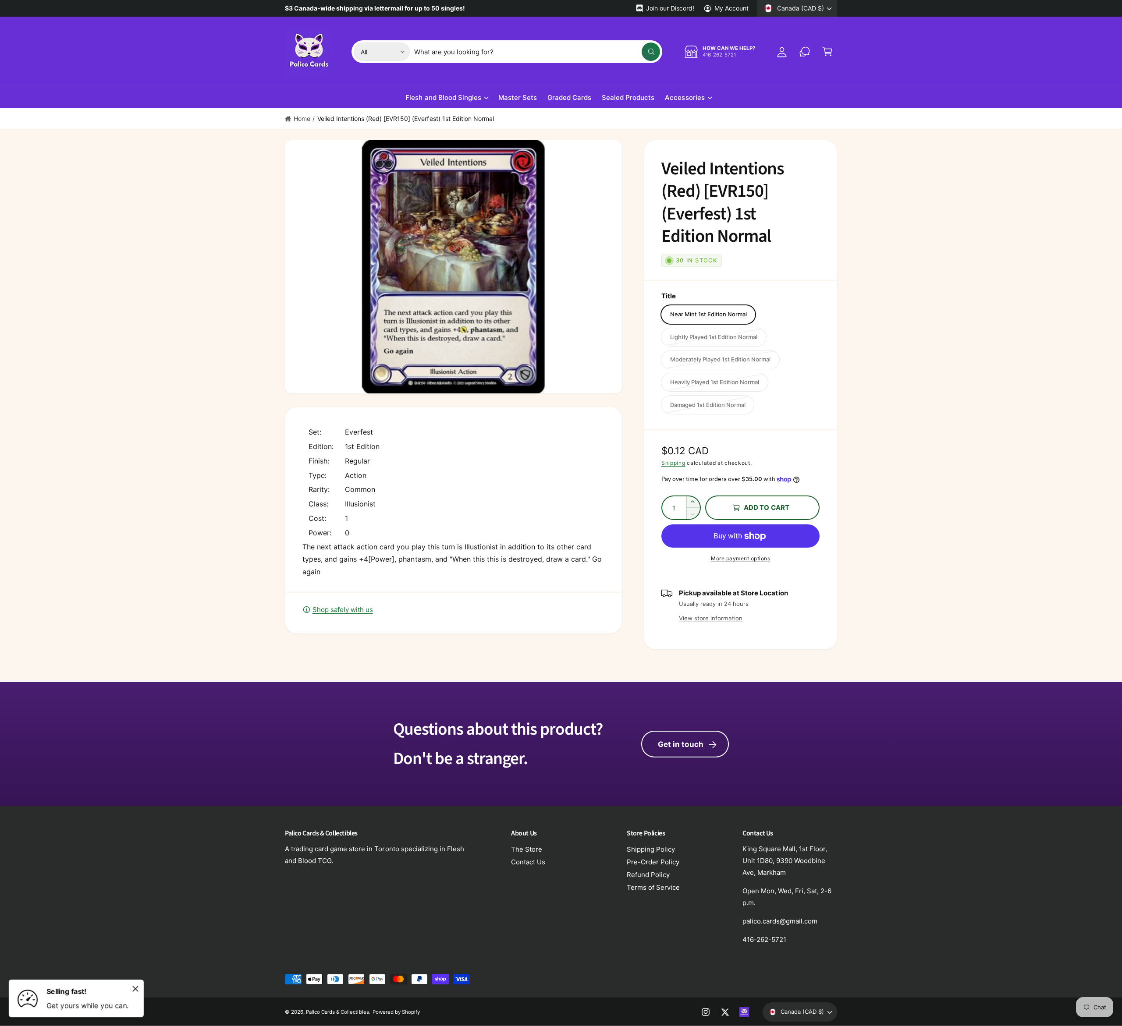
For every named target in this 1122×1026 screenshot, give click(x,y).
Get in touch (680, 744)
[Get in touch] (804, 51)
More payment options (740, 558)
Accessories (684, 97)
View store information (710, 618)
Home (302, 118)
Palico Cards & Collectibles (337, 1012)
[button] (827, 51)
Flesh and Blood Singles (443, 97)
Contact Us (528, 862)
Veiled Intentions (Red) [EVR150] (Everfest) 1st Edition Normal (405, 118)
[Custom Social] (744, 1012)
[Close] (135, 989)
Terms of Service (653, 887)
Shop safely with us (342, 609)
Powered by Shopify (396, 1012)
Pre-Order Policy (653, 862)
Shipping (673, 463)
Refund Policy (648, 874)
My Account (731, 8)
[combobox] (537, 51)
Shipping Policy (651, 849)
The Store (526, 849)
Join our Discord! (670, 8)
